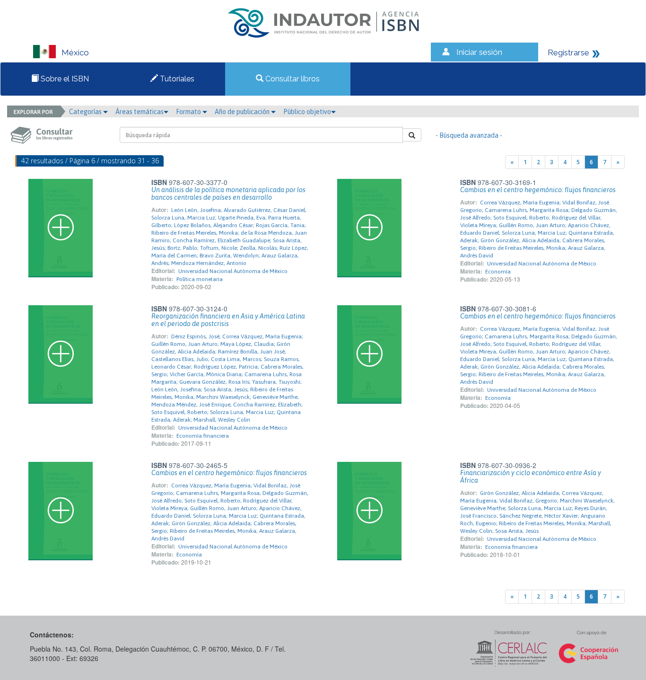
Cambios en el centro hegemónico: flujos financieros (538, 190)
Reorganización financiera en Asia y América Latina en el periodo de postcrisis (228, 319)
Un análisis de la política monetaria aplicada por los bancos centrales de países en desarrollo (228, 193)
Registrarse (568, 52)
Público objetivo (307, 111)
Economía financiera (202, 436)
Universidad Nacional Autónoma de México (233, 271)
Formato (189, 111)
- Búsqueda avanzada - (469, 135)
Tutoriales (176, 78)
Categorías (86, 111)
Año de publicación (243, 111)
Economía (498, 271)
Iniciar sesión (479, 52)
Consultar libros (291, 78)
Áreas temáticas (139, 111)
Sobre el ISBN (64, 78)
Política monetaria (199, 279)
